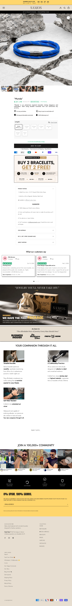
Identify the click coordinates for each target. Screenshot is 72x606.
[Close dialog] (68, 4)
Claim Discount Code (53, 319)
